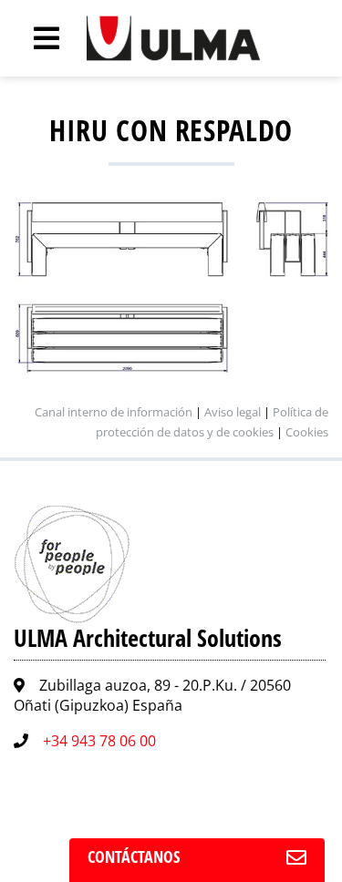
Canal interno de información (113, 412)
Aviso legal (232, 412)
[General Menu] (36, 38)
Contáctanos (134, 856)
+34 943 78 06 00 (99, 741)
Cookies (306, 432)
